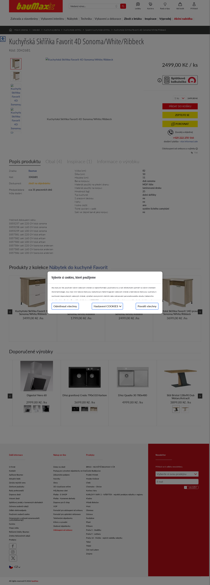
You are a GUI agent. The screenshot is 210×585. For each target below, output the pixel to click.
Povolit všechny (147, 306)
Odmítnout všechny (65, 306)
